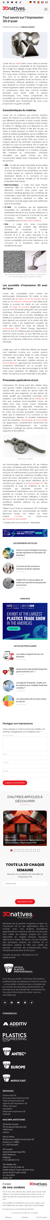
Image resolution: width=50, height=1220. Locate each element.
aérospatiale (27, 420)
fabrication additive (32, 220)
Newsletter (7, 1109)
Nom (5, 754)
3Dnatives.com (29, 955)
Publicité (6, 1114)
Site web (5, 771)
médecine (39, 398)
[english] (34, 2)
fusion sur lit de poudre (29, 299)
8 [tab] (38, 850)
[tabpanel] (25, 828)
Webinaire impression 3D (14, 1111)
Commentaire (8, 735)
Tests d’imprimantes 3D (13, 1100)
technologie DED (11, 328)
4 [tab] (23, 850)
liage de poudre (21, 307)
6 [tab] (30, 850)
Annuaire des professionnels (16, 1098)
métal (18, 63)
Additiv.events (9, 957)
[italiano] (46, 2)
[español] (38, 2)
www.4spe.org (9, 995)
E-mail (5, 762)
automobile (41, 420)
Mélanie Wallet (28, 27)
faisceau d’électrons (23, 301)
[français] (42, 2)
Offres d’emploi (10, 1106)
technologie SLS (35, 483)
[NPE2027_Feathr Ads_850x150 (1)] (25, 533)
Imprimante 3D (9, 1095)
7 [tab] (34, 850)
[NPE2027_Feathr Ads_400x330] (25, 621)
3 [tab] (19, 850)
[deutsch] (30, 2)
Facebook (10, 519)
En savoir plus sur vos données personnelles (18, 1209)
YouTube (19, 516)
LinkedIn (22, 519)
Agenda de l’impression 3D (15, 1103)
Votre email (10, 883)
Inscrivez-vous (25, 902)
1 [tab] (11, 850)
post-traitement (10, 363)
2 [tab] (15, 850)
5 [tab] (27, 850)
